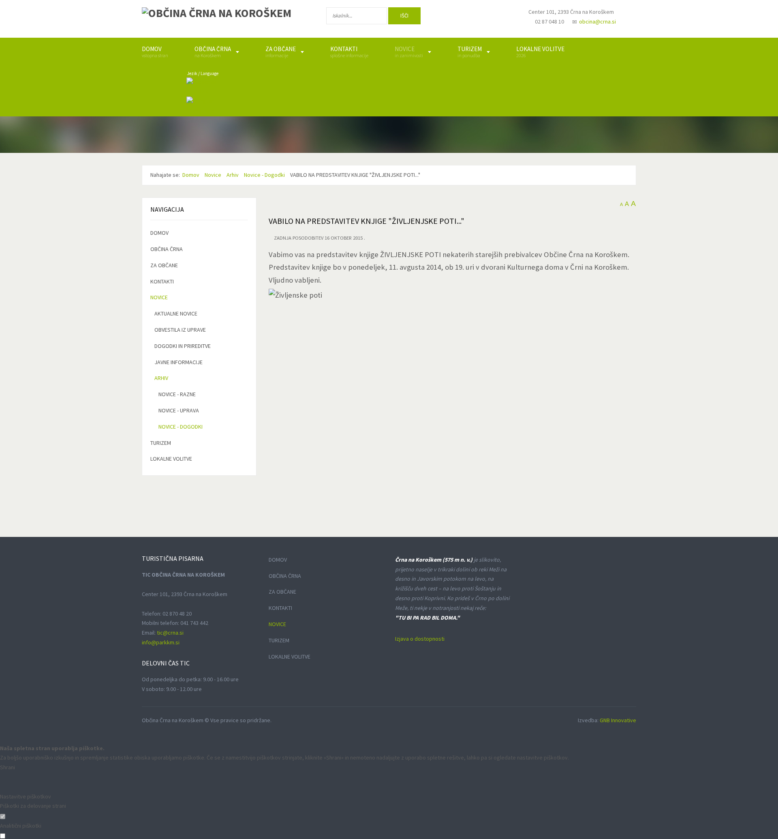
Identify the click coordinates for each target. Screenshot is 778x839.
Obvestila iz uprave (180, 329)
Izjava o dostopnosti (420, 638)
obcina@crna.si (597, 21)
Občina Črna (166, 249)
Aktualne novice (175, 313)
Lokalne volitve (171, 458)
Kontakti (162, 281)
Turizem (160, 442)
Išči (404, 15)
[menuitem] (155, 52)
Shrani (7, 767)
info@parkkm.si (161, 642)
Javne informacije (178, 362)
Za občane (164, 265)
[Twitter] (475, 17)
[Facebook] (449, 17)
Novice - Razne (177, 394)
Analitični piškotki (20, 825)
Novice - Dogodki (180, 426)
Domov (159, 232)
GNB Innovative (618, 720)
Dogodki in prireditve (182, 346)
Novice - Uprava (178, 410)
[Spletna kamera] (501, 19)
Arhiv (161, 378)
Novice (159, 297)
